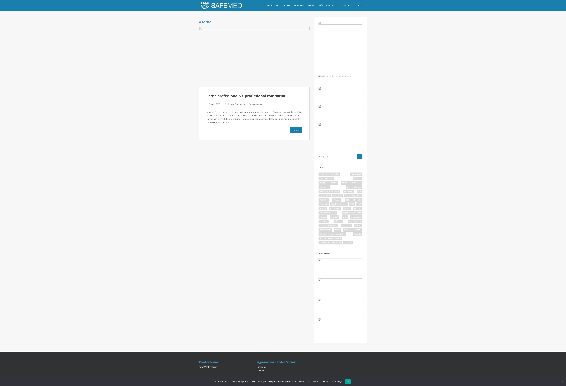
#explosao (337, 195)
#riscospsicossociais (328, 225)
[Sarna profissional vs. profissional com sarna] (254, 57)
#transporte (325, 195)
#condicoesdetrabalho (329, 174)
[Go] (359, 156)
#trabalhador (325, 230)
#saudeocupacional (353, 195)
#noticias (357, 178)
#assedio (357, 234)
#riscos (323, 208)
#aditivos (357, 208)
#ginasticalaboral (354, 187)
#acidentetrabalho (353, 200)
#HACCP (334, 217)
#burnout (324, 221)
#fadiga (338, 221)
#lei (359, 191)
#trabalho (348, 242)
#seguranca (324, 187)
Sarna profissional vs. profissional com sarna (246, 95)
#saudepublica (355, 221)
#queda (323, 217)
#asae (337, 230)
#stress (358, 225)
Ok (348, 381)
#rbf (345, 217)
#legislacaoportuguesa (351, 182)
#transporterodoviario (329, 191)
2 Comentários (255, 104)
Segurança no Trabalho (278, 5)
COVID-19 (346, 5)
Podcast (358, 5)
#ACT (352, 204)
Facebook (261, 367)
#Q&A (347, 208)
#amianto (324, 200)
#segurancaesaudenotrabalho (332, 234)
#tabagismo (356, 217)
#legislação (348, 191)
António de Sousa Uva (235, 104)
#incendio (324, 204)
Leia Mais (296, 130)
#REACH (336, 200)
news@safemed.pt (208, 367)
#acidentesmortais (339, 204)
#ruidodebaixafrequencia (330, 238)
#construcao (335, 208)
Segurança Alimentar (304, 5)
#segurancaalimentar (328, 182)
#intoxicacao (356, 174)
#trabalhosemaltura (328, 212)
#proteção (346, 225)
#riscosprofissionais (352, 230)
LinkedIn (260, 370)
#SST (359, 204)
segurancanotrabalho (352, 212)
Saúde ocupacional (328, 5)
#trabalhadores (326, 178)
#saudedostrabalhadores (330, 242)
